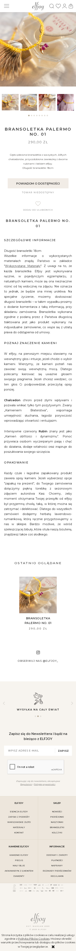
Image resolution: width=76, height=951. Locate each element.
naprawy (57, 865)
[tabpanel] (10, 102)
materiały (19, 827)
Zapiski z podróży (19, 817)
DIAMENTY (18, 876)
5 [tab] (39, 117)
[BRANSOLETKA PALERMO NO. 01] (38, 595)
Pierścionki (57, 817)
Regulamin (26, 784)
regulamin (57, 876)
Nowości (57, 811)
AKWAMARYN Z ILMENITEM (19, 871)
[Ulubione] (58, 6)
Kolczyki (57, 832)
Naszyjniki (57, 822)
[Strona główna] (38, 5)
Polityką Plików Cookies (33, 938)
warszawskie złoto (19, 822)
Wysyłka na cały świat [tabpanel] (38, 709)
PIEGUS (19, 860)
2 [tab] (31, 117)
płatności (57, 860)
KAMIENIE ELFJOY (19, 855)
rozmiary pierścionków (57, 871)
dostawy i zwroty (57, 855)
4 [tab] (36, 117)
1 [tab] (28, 117)
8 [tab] (47, 117)
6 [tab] (42, 117)
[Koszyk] (71, 6)
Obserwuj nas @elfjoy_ (38, 660)
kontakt (19, 832)
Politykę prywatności (44, 784)
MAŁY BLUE (19, 865)
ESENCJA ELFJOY (19, 811)
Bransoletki (57, 827)
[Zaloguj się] (64, 6)
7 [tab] (44, 117)
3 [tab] (34, 117)
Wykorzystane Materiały (23, 266)
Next (72, 703)
